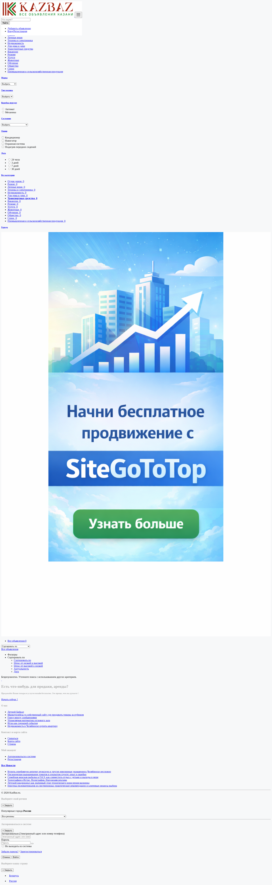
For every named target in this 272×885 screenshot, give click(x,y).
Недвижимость (16, 43)
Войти (16, 857)
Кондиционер (12, 137)
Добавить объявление (19, 28)
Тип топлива (7, 90)
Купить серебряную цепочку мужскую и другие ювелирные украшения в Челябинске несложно (59, 771)
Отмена (6, 857)
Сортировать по (22, 660)
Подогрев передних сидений (20, 147)
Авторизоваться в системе (22, 756)
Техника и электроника (20, 40)
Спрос (11, 68)
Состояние (6, 118)
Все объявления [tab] (17, 641)
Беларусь (14, 875)
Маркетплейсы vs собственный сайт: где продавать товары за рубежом (46, 714)
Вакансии (13, 51)
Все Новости (8, 765)
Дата (3, 153)
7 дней (15, 166)
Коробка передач (9, 103)
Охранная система (15, 143)
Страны (12, 744)
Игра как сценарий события (23, 723)
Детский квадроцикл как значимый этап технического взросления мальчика (48, 783)
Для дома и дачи (16, 46)
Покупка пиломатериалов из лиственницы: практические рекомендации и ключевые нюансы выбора (62, 785)
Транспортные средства (20, 49)
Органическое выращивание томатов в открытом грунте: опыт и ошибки (47, 774)
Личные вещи (15, 37)
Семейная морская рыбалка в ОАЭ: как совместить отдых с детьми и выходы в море (53, 777)
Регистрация (14, 759)
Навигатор (11, 140)
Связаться (13, 738)
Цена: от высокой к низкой (28, 666)
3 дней (15, 162)
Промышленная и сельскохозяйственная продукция (35, 71)
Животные (13, 60)
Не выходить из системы (18, 846)
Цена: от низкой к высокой (28, 663)
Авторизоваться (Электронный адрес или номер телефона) (33, 833)
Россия (13, 881)
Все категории (7, 175)
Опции (4, 131)
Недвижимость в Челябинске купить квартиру (33, 726)
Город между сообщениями (22, 717)
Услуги (11, 57)
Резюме (12, 54)
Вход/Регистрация (17, 31)
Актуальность (21, 668)
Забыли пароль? (9, 851)
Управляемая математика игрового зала (29, 720)
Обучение (13, 63)
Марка (4, 78)
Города (4, 227)
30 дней (15, 169)
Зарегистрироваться (31, 851)
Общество (13, 66)
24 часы (15, 159)
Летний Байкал (16, 712)
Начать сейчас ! (9, 699)
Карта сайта (14, 741)
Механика (10, 112)
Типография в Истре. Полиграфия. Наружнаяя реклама (37, 780)
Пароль (5, 839)
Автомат (9, 109)
